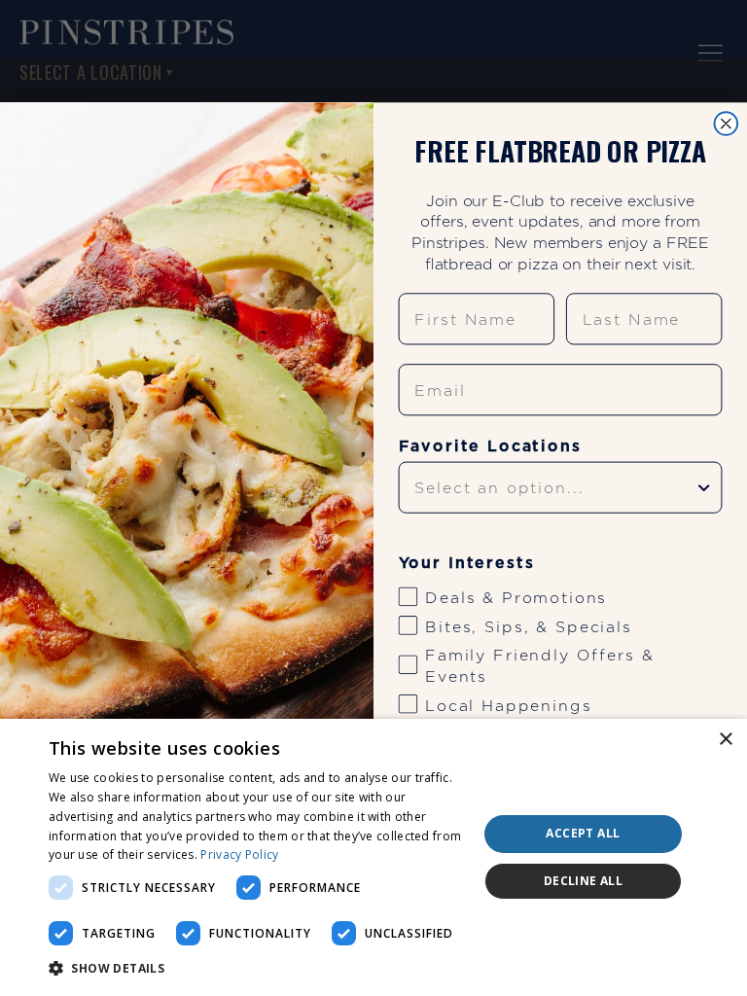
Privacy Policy (239, 854)
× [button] (725, 739)
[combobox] (554, 487)
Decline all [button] (583, 880)
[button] (257, 968)
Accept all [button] (583, 833)
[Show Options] (704, 487)
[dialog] (373, 857)
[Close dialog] (726, 123)
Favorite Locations (490, 445)
